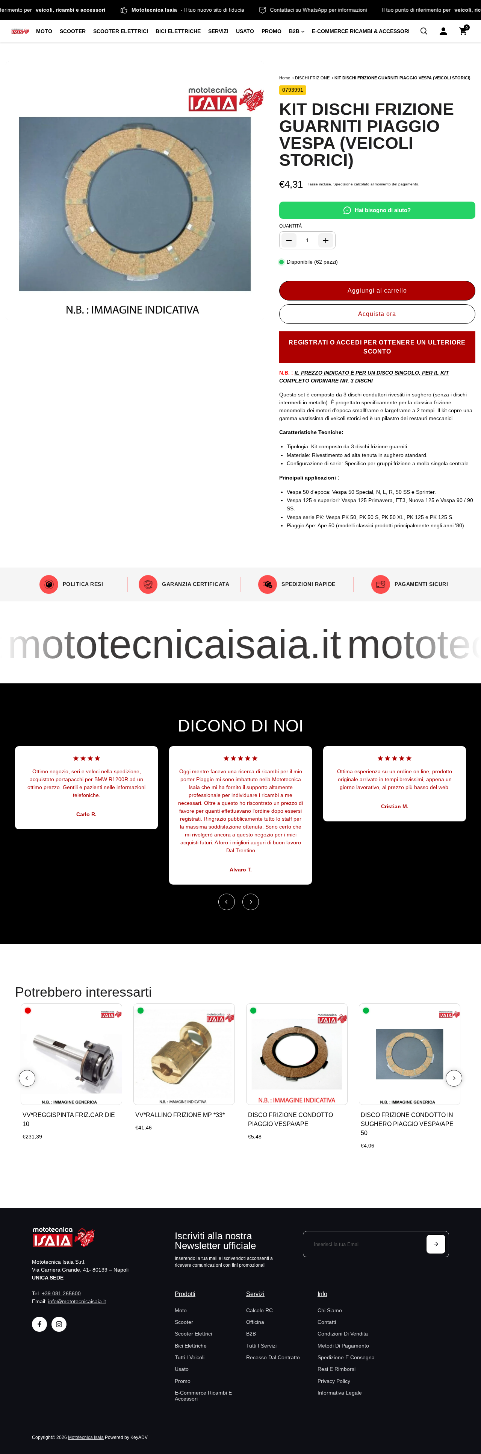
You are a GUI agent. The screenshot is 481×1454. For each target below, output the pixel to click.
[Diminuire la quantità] (288, 240)
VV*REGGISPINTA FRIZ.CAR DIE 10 (69, 1119)
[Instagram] (59, 1324)
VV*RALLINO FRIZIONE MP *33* (180, 1115)
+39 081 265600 (61, 1293)
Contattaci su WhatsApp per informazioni (341, 10)
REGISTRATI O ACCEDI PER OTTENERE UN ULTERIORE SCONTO (377, 347)
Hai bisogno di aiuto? (383, 210)
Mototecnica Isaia (86, 1437)
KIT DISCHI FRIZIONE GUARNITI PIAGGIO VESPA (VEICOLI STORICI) (366, 135)
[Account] (443, 31)
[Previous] (226, 902)
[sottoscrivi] (436, 1244)
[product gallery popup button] (250, 312)
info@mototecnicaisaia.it (77, 1301)
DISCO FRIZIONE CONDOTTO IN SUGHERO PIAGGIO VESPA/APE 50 (407, 1124)
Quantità (290, 226)
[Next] (250, 902)
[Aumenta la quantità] (325, 240)
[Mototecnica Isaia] (20, 31)
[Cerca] (424, 31)
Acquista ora (377, 314)
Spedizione (343, 184)
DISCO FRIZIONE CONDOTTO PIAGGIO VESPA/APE (290, 1119)
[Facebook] (39, 1324)
